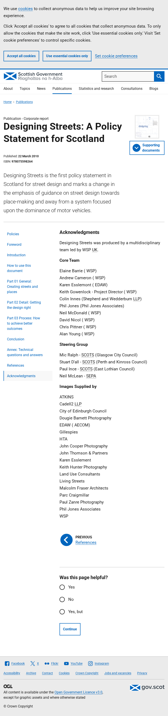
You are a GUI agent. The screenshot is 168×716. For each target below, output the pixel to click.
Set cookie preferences (116, 55)
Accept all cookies (21, 56)
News (41, 89)
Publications (62, 89)
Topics (25, 89)
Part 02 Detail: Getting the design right (24, 305)
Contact (47, 673)
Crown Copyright (86, 673)
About (8, 89)
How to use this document (19, 268)
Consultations (131, 89)
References (15, 365)
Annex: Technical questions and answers (25, 352)
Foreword (14, 244)
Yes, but (75, 611)
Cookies (64, 673)
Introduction (16, 255)
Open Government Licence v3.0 (78, 692)
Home (8, 102)
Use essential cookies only (67, 56)
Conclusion (15, 339)
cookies (25, 8)
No (71, 599)
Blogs (153, 89)
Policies (13, 234)
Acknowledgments (21, 376)
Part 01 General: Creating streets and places (22, 286)
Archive (31, 673)
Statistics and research (96, 89)
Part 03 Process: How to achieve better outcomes (23, 323)
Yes (71, 587)
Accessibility (12, 673)
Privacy (142, 673)
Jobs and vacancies (117, 673)
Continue (70, 629)
